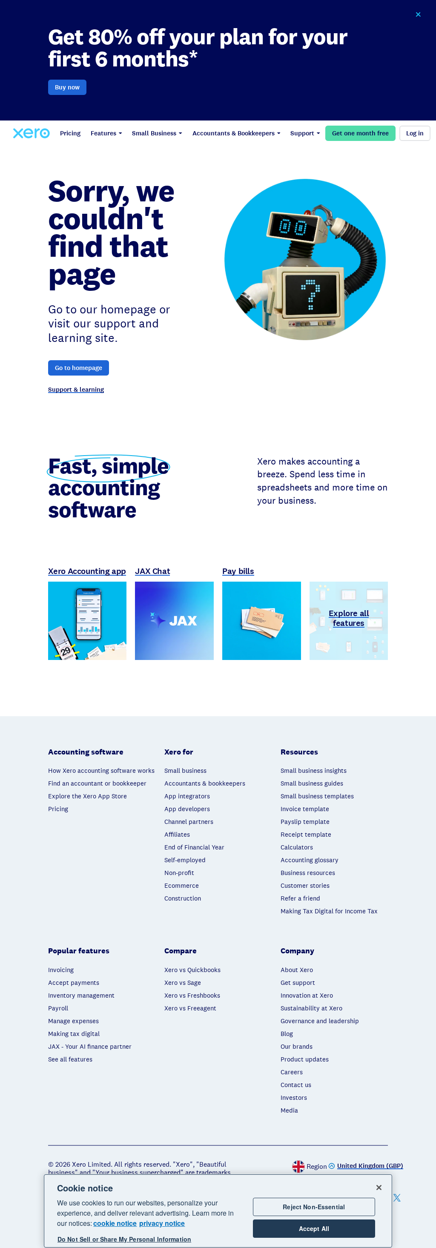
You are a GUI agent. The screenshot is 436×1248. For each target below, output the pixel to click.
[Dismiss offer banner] (418, 14)
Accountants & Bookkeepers (233, 133)
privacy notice (162, 1223)
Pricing (70, 133)
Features (103, 133)
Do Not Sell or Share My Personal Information (124, 1239)
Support (302, 133)
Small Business (154, 133)
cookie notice (115, 1223)
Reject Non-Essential (314, 1206)
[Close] (379, 1187)
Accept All (314, 1228)
